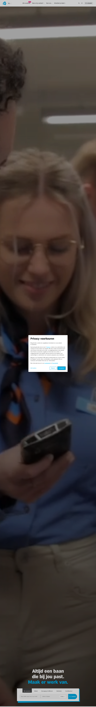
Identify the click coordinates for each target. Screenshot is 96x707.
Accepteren (61, 368)
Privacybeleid (55, 363)
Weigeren (53, 368)
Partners (48, 347)
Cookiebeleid (47, 363)
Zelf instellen (33, 368)
